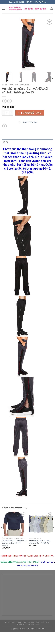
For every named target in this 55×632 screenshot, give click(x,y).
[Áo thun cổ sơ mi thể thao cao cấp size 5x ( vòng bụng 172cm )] (14, 524)
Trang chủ (7, 84)
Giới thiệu (45, 622)
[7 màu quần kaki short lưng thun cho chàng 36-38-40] (41, 524)
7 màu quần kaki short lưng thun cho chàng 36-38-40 (39, 541)
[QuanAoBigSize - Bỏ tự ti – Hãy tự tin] (27, 8)
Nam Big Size (33, 622)
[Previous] (6, 44)
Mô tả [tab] (5, 142)
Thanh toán (33, 624)
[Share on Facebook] (4, 126)
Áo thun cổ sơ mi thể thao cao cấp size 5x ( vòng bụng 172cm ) (14, 542)
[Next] (48, 44)
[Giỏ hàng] (51, 9)
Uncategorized (22, 84)
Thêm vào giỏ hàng (29, 113)
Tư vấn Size (21, 624)
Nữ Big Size (21, 622)
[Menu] (3, 8)
